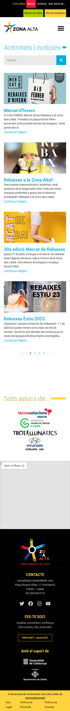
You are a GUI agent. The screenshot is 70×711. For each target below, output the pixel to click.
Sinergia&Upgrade (35, 697)
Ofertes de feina (33, 13)
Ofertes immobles (55, 13)
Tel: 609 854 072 (35, 593)
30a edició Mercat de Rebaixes (34, 249)
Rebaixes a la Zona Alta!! (28, 180)
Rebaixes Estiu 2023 (24, 319)
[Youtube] (48, 603)
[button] (61, 28)
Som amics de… (56, 3)
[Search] (61, 60)
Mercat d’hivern (19, 110)
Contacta (41, 3)
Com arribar (19, 3)
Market (31, 3)
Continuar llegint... (16, 132)
